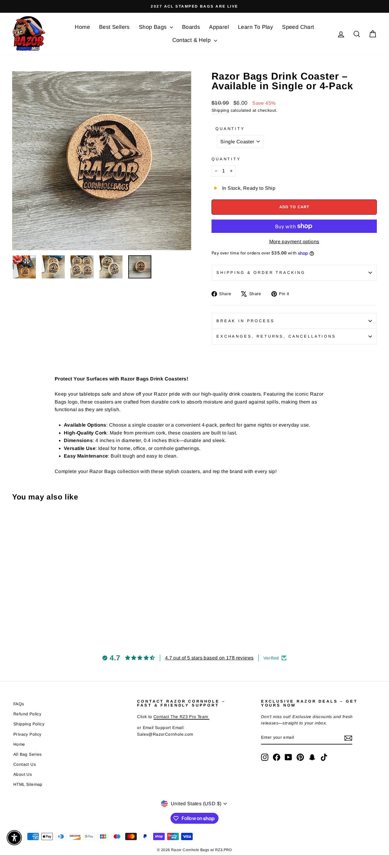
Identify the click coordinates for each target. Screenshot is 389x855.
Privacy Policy (27, 734)
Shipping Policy (28, 724)
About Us (22, 774)
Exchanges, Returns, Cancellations (276, 336)
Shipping (220, 110)
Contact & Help (192, 40)
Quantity (230, 128)
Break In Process (245, 320)
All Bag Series (27, 754)
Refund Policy (27, 714)
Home (82, 27)
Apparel (219, 27)
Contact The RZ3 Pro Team (181, 716)
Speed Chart (298, 27)
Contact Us (24, 764)
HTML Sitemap (28, 784)
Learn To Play (255, 27)
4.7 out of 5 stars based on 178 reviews (209, 657)
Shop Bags (153, 27)
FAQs (18, 704)
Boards (191, 27)
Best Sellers (114, 27)
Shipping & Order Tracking (260, 272)
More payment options (294, 241)
